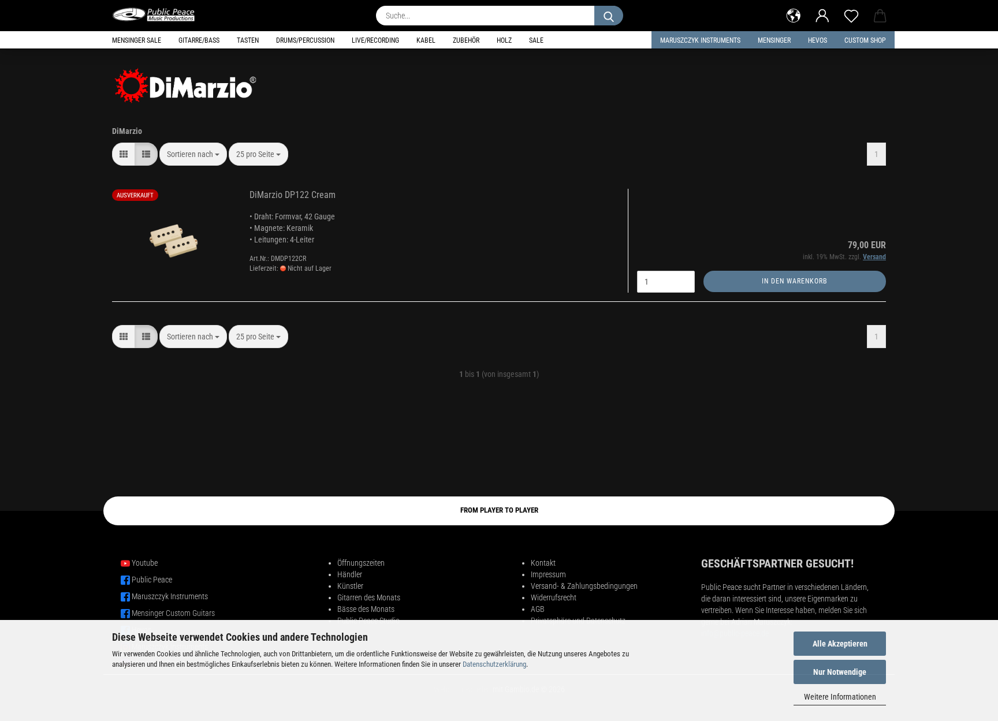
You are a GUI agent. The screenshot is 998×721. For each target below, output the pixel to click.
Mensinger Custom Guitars (173, 613)
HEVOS (817, 40)
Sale (536, 40)
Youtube (145, 562)
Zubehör (466, 40)
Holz (504, 40)
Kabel (425, 40)
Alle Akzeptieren (840, 643)
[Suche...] (608, 15)
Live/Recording (375, 40)
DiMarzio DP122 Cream (293, 194)
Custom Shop (865, 40)
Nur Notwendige (839, 672)
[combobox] (193, 154)
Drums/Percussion (305, 40)
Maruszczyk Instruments (700, 40)
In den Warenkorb (795, 281)
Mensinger (774, 40)
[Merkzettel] (851, 14)
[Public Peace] (158, 14)
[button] (793, 14)
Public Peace (152, 579)
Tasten (248, 40)
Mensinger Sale (136, 40)
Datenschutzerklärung (494, 664)
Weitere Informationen (840, 696)
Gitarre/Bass (198, 40)
